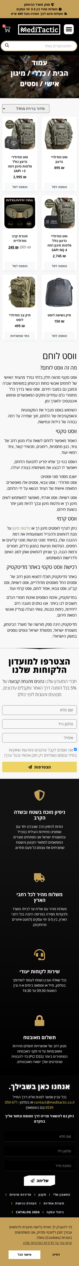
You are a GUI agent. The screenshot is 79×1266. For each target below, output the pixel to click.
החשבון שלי (61, 1194)
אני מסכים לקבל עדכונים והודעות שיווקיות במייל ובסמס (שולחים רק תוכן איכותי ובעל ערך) (40, 752)
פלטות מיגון (21, 528)
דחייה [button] (56, 1254)
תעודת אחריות (53, 1203)
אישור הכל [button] (24, 1254)
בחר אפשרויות (19, 336)
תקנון (42, 1194)
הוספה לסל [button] (59, 187)
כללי (39, 73)
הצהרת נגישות (25, 1203)
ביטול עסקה (55, 1212)
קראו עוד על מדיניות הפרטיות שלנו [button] (47, 1242)
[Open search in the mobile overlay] (39, 46)
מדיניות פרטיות (20, 1194)
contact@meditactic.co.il (54, 1102)
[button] (69, 29)
